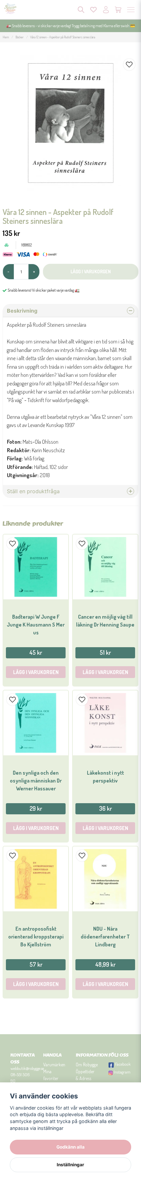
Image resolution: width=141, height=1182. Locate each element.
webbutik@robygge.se (27, 1068)
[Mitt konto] (106, 9)
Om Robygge (87, 1064)
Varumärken (54, 1064)
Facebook (123, 1064)
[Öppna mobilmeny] (131, 9)
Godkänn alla (70, 1147)
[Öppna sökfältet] (81, 9)
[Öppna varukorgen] (118, 9)
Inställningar (70, 1164)
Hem (6, 37)
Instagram (122, 1072)
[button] (129, 64)
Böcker (19, 37)
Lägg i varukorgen (36, 672)
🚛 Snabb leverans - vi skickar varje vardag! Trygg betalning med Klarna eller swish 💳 (70, 25)
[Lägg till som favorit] (93, 9)
